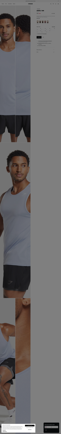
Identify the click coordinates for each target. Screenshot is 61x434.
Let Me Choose (29, 429)
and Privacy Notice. (5, 431)
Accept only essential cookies (29, 427)
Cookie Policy (4, 430)
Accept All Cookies (29, 425)
